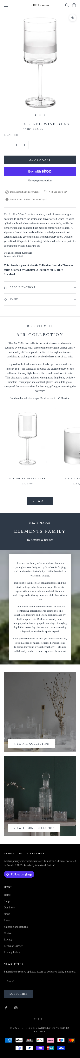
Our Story (9, 907)
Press (7, 920)
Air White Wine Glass (27, 478)
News (7, 913)
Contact (8, 933)
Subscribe (18, 993)
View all (40, 500)
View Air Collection (31, 743)
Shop (7, 901)
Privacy (8, 939)
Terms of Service (13, 946)
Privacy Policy (12, 952)
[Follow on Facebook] (6, 1008)
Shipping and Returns (16, 926)
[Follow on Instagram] (16, 1008)
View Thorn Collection (34, 828)
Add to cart (40, 159)
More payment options (40, 180)
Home (7, 894)
